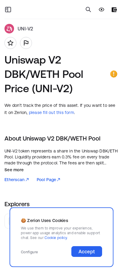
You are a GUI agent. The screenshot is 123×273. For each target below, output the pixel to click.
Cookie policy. (55, 238)
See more (14, 169)
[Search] (88, 10)
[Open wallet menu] (114, 9)
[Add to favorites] (10, 43)
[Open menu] (8, 10)
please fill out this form (51, 112)
